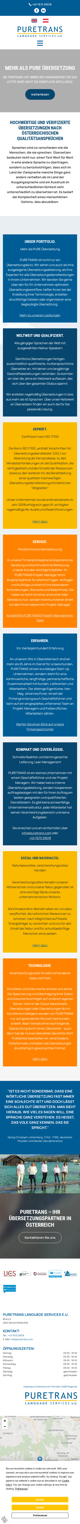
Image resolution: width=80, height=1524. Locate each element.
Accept (40, 1499)
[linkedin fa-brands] (43, 10)
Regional (72, 1386)
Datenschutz (43, 1386)
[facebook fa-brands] (36, 10)
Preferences (40, 1515)
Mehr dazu (40, 1059)
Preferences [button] (21, 1489)
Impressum (29, 1386)
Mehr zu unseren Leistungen (40, 315)
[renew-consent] (4, 1519)
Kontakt (56, 1386)
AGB (64, 1386)
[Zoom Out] (5, 1426)
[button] (40, 43)
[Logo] (40, 31)
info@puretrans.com (36, 833)
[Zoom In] (5, 1421)
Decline (40, 1507)
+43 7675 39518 (41, 4)
